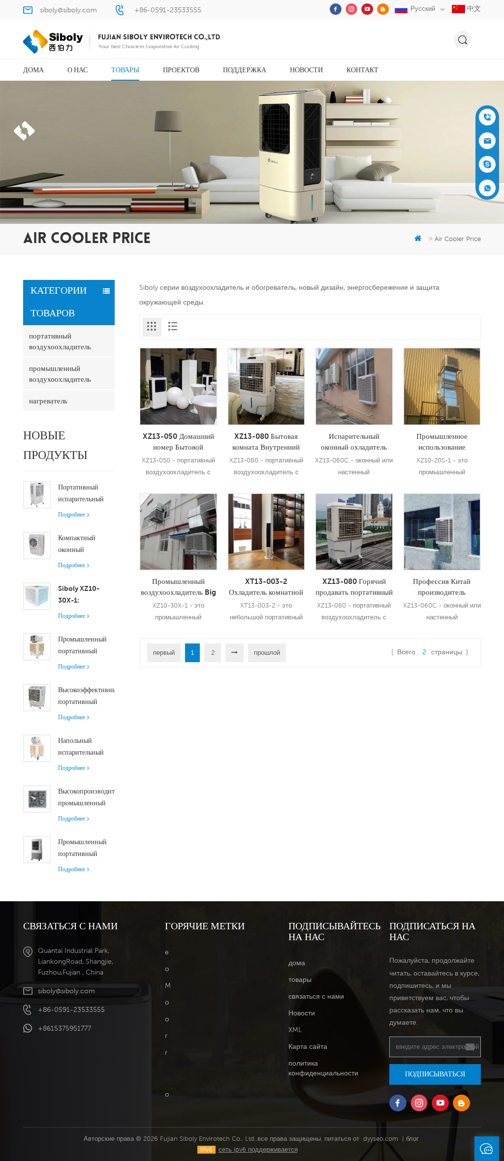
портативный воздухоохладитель (60, 341)
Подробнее (71, 514)
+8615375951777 (64, 1028)
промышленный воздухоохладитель (60, 373)
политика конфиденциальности (323, 1068)
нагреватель (48, 400)
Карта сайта (307, 1046)
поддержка (244, 70)
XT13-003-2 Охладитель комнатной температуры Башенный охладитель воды (266, 587)
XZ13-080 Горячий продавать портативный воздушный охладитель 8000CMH (354, 587)
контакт (362, 70)
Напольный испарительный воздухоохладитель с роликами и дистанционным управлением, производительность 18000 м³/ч (86, 747)
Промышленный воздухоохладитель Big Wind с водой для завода (178, 587)
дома (33, 70)
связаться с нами (316, 996)
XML (295, 1030)
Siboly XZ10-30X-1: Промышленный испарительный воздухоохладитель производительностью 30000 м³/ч (86, 595)
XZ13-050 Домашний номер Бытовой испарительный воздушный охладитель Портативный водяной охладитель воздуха (178, 441)
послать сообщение (486, 1148)
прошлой (267, 652)
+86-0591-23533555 (167, 10)
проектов (181, 70)
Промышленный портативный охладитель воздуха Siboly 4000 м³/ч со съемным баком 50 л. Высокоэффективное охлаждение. (86, 848)
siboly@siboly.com (68, 10)
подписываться (435, 1074)
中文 (473, 8)
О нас (77, 70)
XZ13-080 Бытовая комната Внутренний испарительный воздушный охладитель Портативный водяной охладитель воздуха (266, 441)
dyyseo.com (380, 1138)
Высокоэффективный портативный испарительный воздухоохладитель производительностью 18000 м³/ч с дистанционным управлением (86, 696)
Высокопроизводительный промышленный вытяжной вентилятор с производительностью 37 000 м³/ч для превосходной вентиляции (86, 798)
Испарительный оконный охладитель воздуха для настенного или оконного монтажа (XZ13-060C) (353, 441)
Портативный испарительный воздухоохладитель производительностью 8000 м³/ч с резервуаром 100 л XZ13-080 (86, 494)
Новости (306, 70)
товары (125, 70)
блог (412, 1138)
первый (164, 652)
